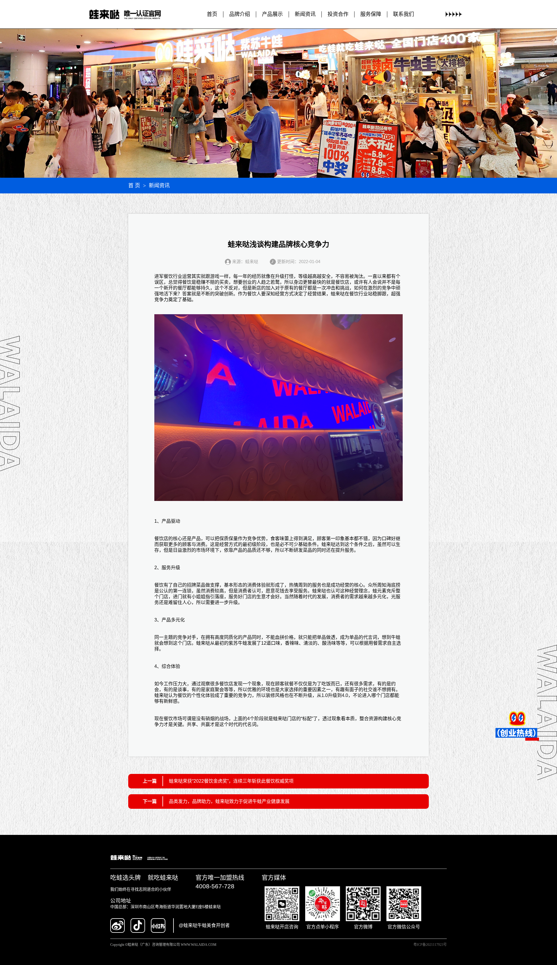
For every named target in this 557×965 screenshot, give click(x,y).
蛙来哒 (338, 293)
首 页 (134, 185)
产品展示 (272, 14)
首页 (212, 14)
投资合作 (338, 14)
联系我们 (403, 14)
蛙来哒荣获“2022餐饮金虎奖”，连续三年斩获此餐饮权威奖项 (231, 781)
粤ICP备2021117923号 (430, 945)
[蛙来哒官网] (130, 14)
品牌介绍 (239, 14)
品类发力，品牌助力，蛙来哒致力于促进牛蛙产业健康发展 (229, 801)
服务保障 (370, 14)
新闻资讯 (305, 14)
